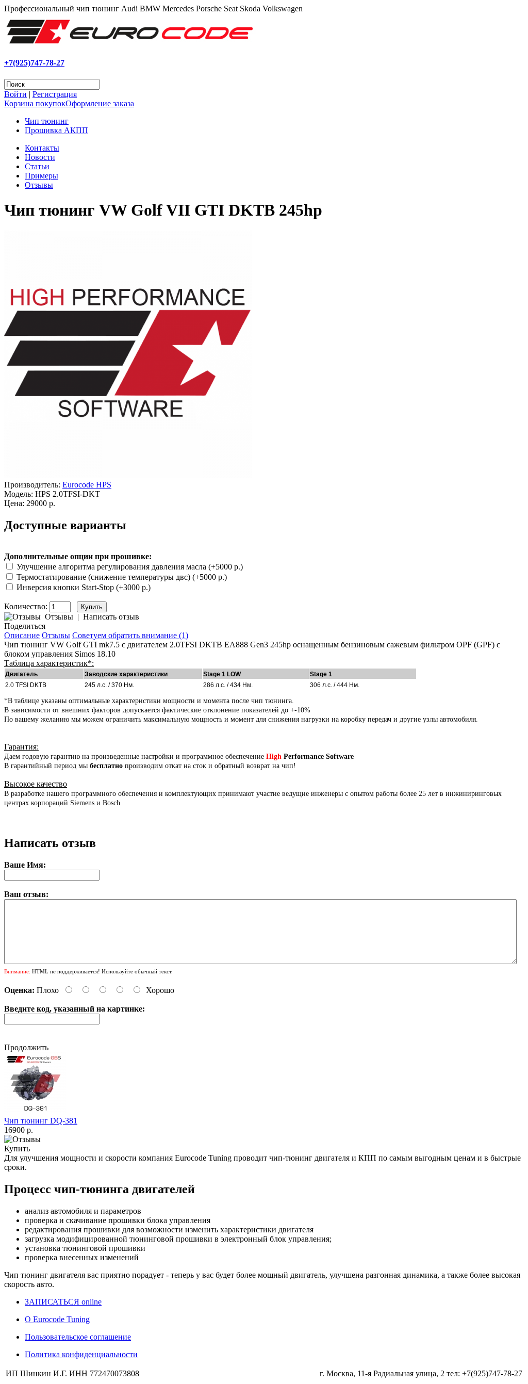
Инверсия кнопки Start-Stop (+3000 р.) (83, 587)
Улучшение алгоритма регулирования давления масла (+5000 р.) (129, 566)
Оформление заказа (99, 103)
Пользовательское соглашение (78, 1336)
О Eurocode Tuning (57, 1319)
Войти (15, 94)
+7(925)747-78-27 (34, 62)
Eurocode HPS (86, 484)
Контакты (42, 147)
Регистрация (54, 94)
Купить (17, 1148)
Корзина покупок (34, 103)
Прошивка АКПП (56, 130)
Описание (22, 635)
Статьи (37, 166)
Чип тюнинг (47, 121)
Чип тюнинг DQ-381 (40, 1120)
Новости (40, 157)
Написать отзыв (111, 616)
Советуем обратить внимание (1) (130, 635)
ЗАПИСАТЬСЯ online (63, 1301)
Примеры (41, 175)
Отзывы (39, 185)
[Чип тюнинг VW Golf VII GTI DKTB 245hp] (128, 475)
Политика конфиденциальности (81, 1354)
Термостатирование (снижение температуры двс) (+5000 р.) (121, 577)
